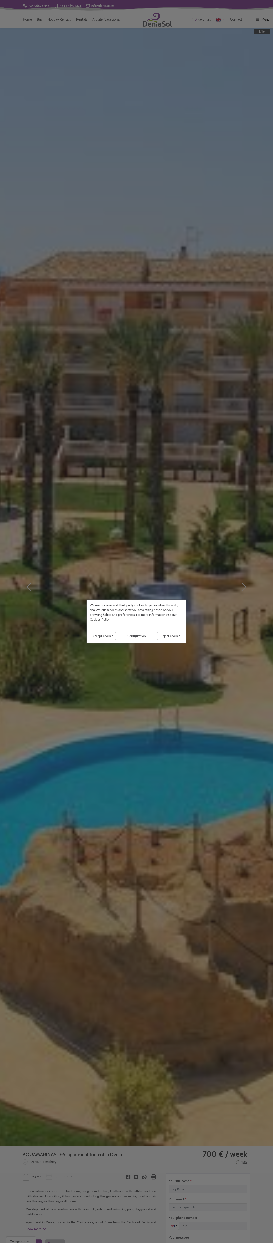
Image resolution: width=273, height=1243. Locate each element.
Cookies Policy (100, 620)
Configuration (136, 636)
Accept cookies (102, 636)
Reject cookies (170, 636)
